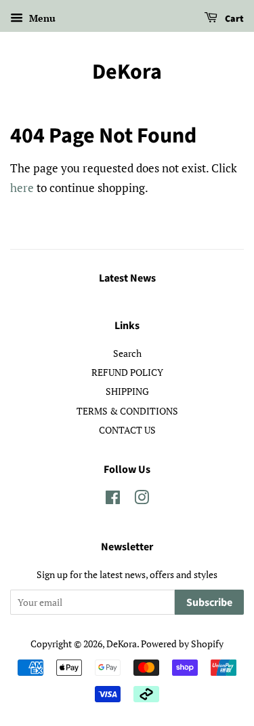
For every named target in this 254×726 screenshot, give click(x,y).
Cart (233, 19)
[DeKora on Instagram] (141, 499)
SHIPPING (127, 391)
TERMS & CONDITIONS (127, 410)
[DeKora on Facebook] (113, 499)
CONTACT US (127, 429)
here (22, 187)
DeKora (127, 72)
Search (127, 353)
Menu (41, 18)
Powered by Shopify (182, 643)
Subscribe (209, 602)
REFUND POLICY (127, 372)
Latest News (127, 278)
